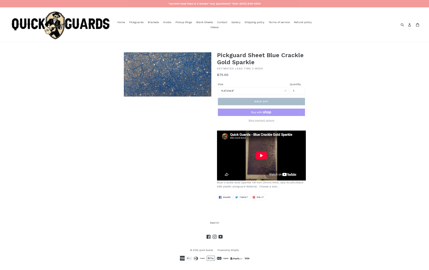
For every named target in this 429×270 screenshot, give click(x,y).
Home (121, 22)
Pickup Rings (183, 22)
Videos (214, 27)
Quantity (295, 84)
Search (214, 222)
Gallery (235, 22)
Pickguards (136, 22)
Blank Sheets (204, 22)
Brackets (153, 22)
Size (220, 84)
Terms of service (279, 22)
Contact (222, 22)
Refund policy (303, 22)
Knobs (167, 22)
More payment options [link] (261, 120)
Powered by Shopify (228, 250)
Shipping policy (254, 22)
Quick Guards (206, 250)
